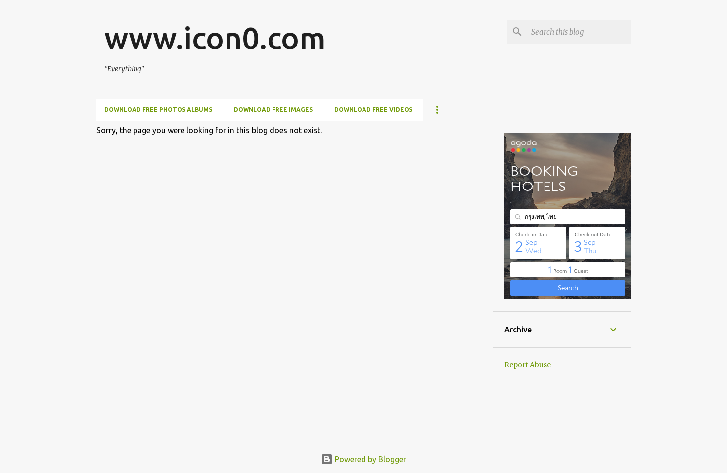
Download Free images (273, 109)
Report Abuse (527, 364)
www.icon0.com (215, 37)
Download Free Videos (373, 109)
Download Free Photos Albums (158, 109)
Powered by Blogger (369, 459)
